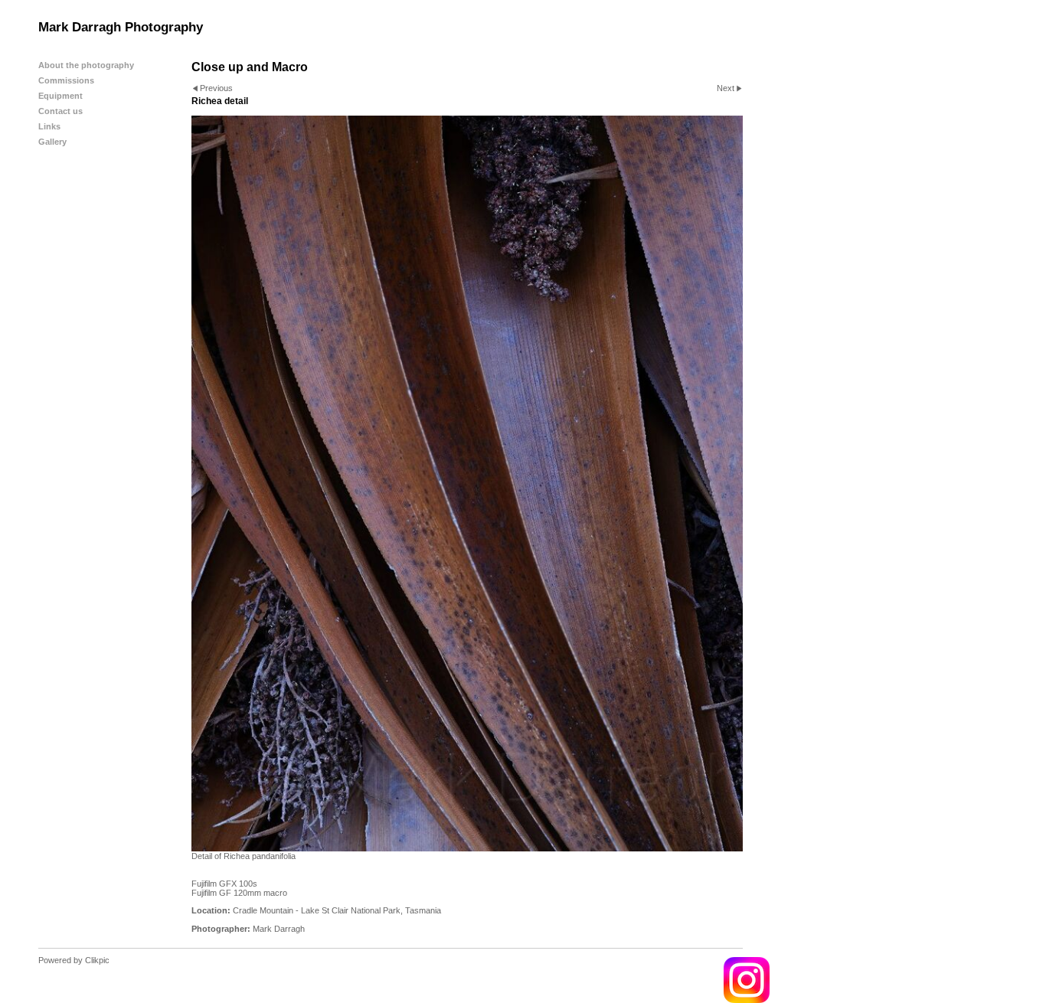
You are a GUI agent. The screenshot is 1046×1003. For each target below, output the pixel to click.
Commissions (66, 80)
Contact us (60, 111)
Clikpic (97, 960)
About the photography (86, 65)
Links (49, 126)
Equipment (60, 95)
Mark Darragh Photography (120, 27)
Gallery (52, 141)
